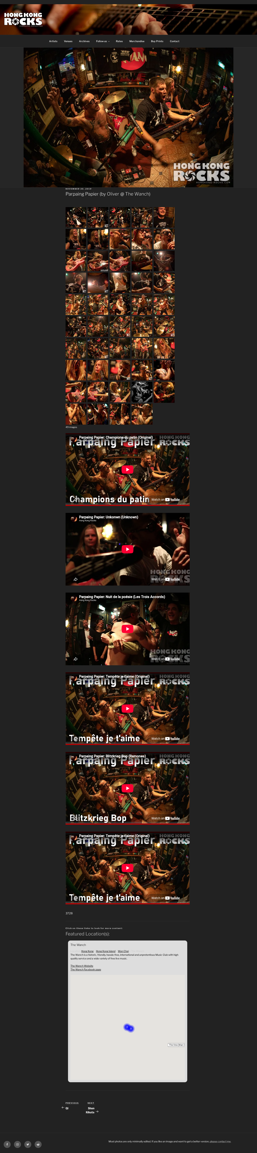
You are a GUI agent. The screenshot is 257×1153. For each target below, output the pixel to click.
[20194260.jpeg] (76, 292)
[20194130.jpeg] (76, 249)
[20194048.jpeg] (120, 227)
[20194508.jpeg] (164, 358)
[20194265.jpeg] (98, 292)
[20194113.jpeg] (164, 227)
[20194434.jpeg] (120, 358)
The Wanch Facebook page (85, 969)
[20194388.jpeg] (164, 336)
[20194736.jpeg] (98, 423)
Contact (174, 41)
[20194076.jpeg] (142, 227)
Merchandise (136, 41)
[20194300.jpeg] (142, 292)
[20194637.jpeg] (98, 401)
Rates (119, 41)
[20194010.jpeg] (76, 227)
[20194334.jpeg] (98, 314)
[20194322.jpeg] (164, 292)
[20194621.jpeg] (164, 380)
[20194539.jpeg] (120, 380)
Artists (53, 41)
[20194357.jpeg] (164, 314)
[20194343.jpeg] (120, 314)
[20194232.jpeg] (120, 270)
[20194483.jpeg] (142, 358)
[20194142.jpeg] (120, 249)
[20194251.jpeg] (164, 270)
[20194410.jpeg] (76, 358)
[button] (179, 1045)
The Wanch (137, 194)
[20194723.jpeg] (76, 423)
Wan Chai (123, 951)
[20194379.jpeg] (142, 336)
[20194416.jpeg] (98, 358)
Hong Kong (87, 951)
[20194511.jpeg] (76, 380)
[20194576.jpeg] (142, 380)
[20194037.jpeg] (98, 227)
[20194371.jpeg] (98, 336)
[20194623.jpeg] (76, 401)
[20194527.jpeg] (98, 380)
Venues (68, 41)
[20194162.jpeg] (142, 249)
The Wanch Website (81, 965)
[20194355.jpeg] (142, 314)
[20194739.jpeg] (120, 423)
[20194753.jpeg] (142, 423)
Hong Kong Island (105, 951)
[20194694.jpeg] (142, 401)
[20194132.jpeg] (98, 249)
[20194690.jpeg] (120, 401)
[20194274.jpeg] (120, 292)
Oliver (113, 194)
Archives (84, 41)
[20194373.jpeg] (120, 336)
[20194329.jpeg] (76, 314)
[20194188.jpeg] (164, 249)
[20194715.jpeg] (164, 401)
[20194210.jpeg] (76, 270)
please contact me (220, 1141)
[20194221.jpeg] (98, 270)
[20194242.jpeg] (142, 270)
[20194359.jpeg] (76, 336)
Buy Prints (157, 41)
